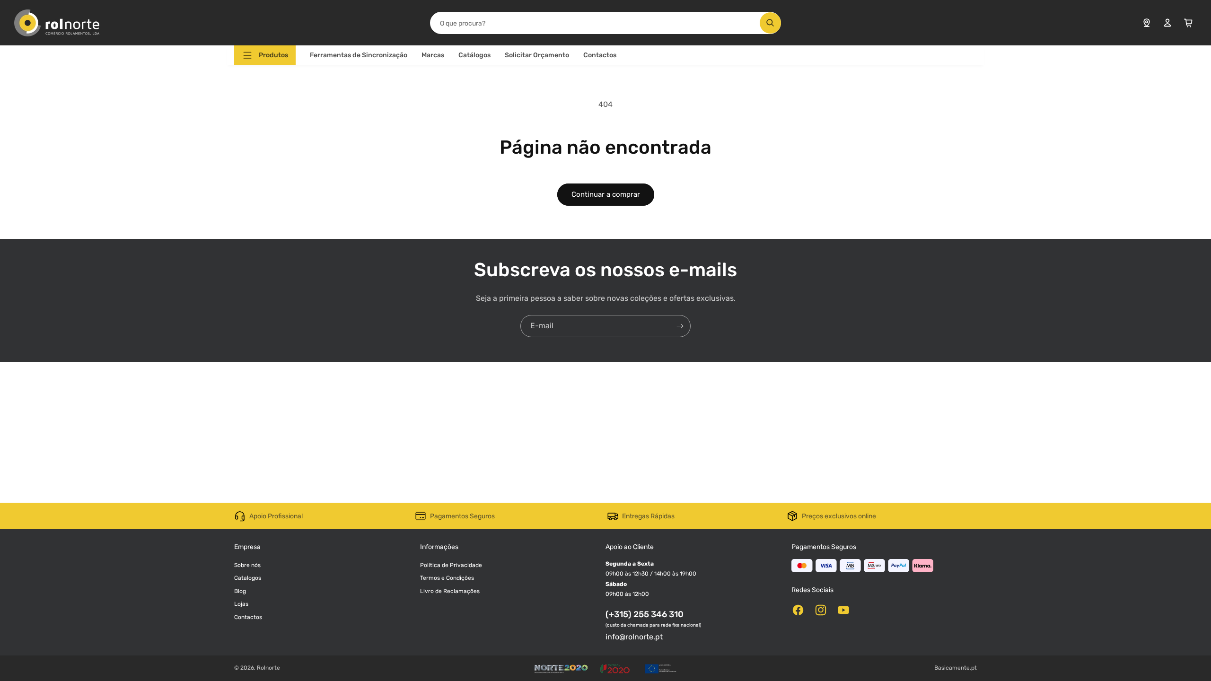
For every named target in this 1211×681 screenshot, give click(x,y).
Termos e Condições (447, 578)
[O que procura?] (770, 23)
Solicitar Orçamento (537, 55)
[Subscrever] (679, 326)
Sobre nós (247, 565)
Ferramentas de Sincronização (358, 55)
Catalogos (247, 578)
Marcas (432, 55)
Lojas (241, 604)
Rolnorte (268, 667)
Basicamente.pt (955, 667)
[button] (265, 55)
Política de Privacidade (451, 565)
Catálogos (474, 55)
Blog (240, 591)
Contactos (599, 55)
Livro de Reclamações (450, 591)
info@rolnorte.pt (634, 636)
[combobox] (605, 23)
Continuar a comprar (605, 194)
